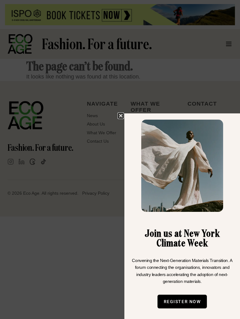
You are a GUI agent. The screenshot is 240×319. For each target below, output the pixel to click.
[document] (120, 159)
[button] (120, 115)
